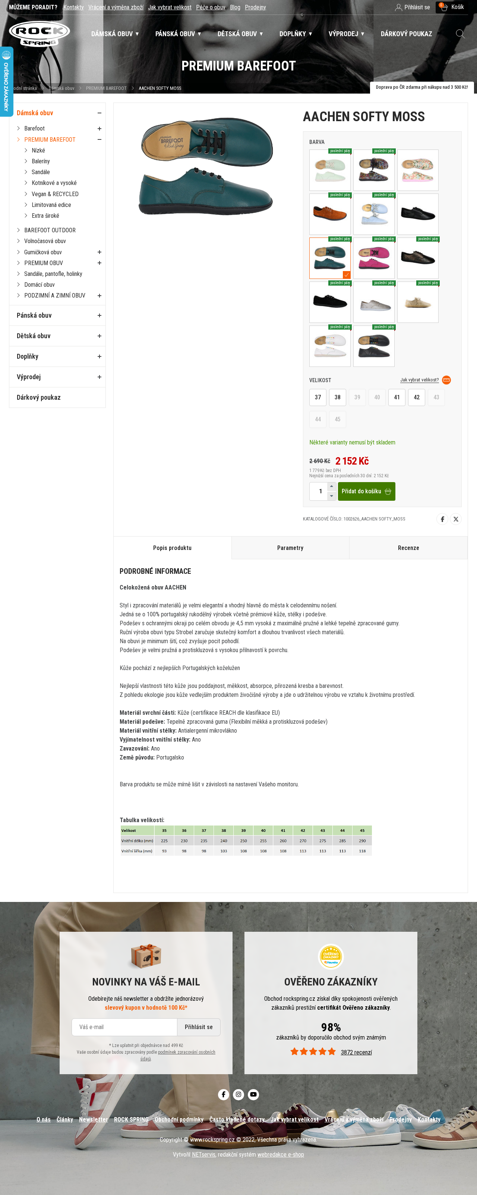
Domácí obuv (39, 284)
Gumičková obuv (43, 252)
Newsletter (93, 1119)
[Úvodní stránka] (39, 34)
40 (377, 397)
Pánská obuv (34, 315)
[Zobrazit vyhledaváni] (460, 33)
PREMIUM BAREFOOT (106, 88)
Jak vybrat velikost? (419, 380)
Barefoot (34, 128)
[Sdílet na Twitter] (456, 519)
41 (397, 397)
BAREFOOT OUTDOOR (50, 230)
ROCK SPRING (131, 1119)
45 (338, 419)
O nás (44, 1119)
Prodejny (255, 7)
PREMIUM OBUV (43, 263)
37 (318, 397)
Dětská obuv (34, 336)
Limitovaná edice (51, 204)
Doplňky (27, 356)
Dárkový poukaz (39, 397)
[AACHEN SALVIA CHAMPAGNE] (418, 170)
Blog (235, 7)
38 (338, 397)
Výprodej (29, 377)
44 (318, 419)
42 (417, 397)
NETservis (203, 1154)
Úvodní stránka (23, 88)
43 (436, 397)
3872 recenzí (356, 1052)
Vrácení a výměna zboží (115, 7)
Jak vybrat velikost (170, 7)
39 (357, 397)
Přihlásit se (199, 1027)
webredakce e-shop (281, 1154)
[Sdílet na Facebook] (442, 519)
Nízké (38, 150)
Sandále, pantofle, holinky (53, 273)
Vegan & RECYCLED (55, 194)
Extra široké (45, 215)
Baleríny (41, 161)
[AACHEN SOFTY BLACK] (418, 214)
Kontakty (73, 7)
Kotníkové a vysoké (54, 182)
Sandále (41, 172)
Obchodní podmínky (179, 1119)
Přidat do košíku (361, 491)
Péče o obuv (210, 7)
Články (65, 1119)
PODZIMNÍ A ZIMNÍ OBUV (54, 295)
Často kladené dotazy (237, 1119)
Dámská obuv (62, 88)
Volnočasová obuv (45, 241)
